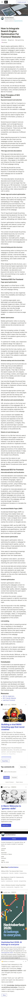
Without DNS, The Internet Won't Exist (14, 872)
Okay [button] (4, 995)
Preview (14, 777)
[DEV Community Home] (6, 2)
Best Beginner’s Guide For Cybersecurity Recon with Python (13, 879)
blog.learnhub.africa (18, 20)
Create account (21, 2)
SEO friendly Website (9, 698)
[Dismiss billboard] (26, 961)
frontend (4, 42)
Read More (5, 761)
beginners (11, 40)
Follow (14, 839)
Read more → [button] (6, 825)
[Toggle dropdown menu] (26, 705)
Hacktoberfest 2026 (7, 952)
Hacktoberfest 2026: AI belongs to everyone (11, 943)
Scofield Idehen (9, 17)
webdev (4, 40)
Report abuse (19, 782)
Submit (6, 777)
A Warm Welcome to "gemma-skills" (11, 807)
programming (19, 40)
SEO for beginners (9, 696)
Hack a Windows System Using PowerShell (13, 886)
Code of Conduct (9, 782)
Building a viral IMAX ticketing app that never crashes (13, 727)
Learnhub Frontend (9, 700)
